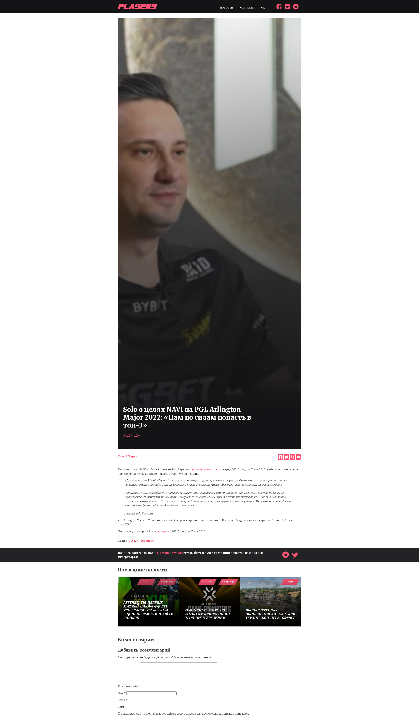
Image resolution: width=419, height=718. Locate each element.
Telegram (162, 552)
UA (263, 7)
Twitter (177, 552)
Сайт (121, 707)
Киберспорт (145, 540)
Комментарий (128, 686)
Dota (131, 540)
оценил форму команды (206, 469)
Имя (122, 693)
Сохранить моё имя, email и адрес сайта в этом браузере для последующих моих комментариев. (185, 713)
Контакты (247, 7)
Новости (226, 7)
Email (122, 700)
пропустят (164, 531)
